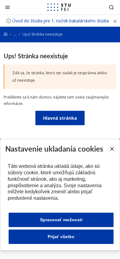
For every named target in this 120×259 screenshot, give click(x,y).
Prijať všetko (61, 236)
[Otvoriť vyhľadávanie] (111, 7)
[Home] (5, 34)
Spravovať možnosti (61, 219)
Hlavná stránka (60, 118)
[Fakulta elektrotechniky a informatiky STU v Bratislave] (59, 7)
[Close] (112, 149)
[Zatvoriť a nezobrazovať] (115, 20)
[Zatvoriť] (7, 7)
